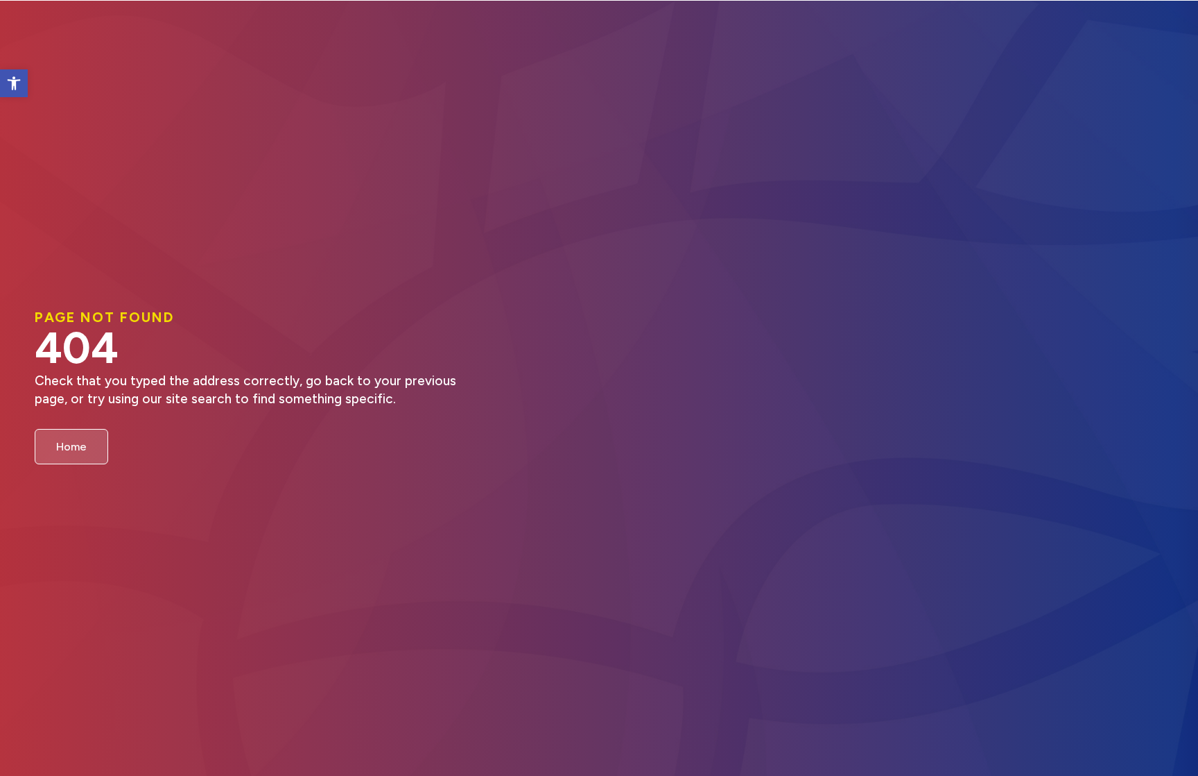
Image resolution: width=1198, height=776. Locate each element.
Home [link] (71, 446)
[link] (14, 83)
